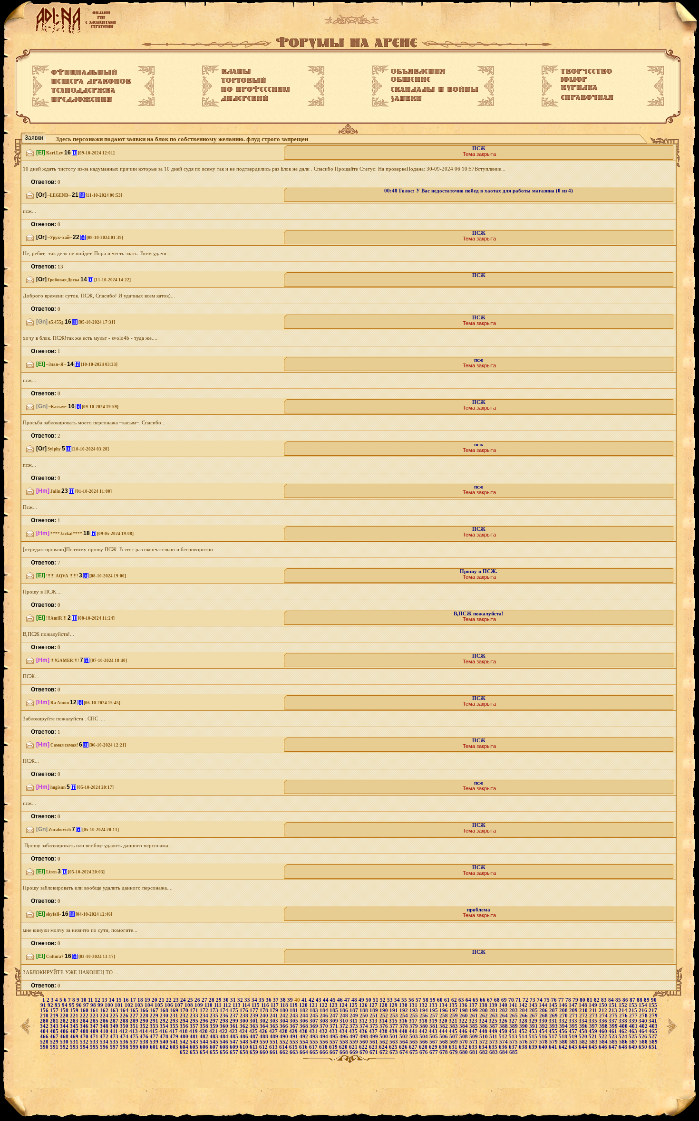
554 (305, 1041)
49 (362, 1000)
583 (594, 1041)
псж (478, 360)
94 (65, 1005)
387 (494, 1026)
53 (390, 1000)
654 (205, 1052)
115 (256, 1005)
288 (125, 1021)
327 (514, 1021)
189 (374, 1010)
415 (154, 1031)
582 (584, 1041)
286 (105, 1021)
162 (105, 1010)
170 (185, 1010)
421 (214, 1031)
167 (155, 1010)
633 (474, 1047)
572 (484, 1041)
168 (165, 1010)
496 (345, 1036)
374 (364, 1026)
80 (583, 1000)
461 (614, 1031)
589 (653, 1041)
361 (235, 1026)
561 (374, 1041)
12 (98, 1000)
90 (654, 1000)
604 (185, 1047)
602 (165, 1047)
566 (424, 1041)
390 (524, 1026)
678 (444, 1052)
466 (45, 1036)
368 (305, 1026)
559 (354, 1041)
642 (564, 1047)
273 (594, 1015)
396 (584, 1026)
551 (275, 1041)
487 (255, 1036)
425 (254, 1031)
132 (424, 1005)
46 (340, 1000)
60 (440, 1000)
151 (614, 1005)
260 (464, 1015)
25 (190, 1000)
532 (85, 1041)
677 (434, 1052)
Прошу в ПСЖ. (478, 571)
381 (434, 1026)
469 (75, 1036)
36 (269, 1000)
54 (397, 1000)
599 (135, 1047)
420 (204, 1031)
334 (584, 1021)
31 (233, 1000)
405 (55, 1031)
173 (215, 1010)
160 (85, 1010)
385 (474, 1026)
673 (394, 1052)
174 (225, 1010)
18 (141, 1000)
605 (195, 1047)
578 (544, 1041)
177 (255, 1010)
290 (145, 1021)
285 (95, 1021)
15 (119, 1000)
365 (275, 1026)
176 (245, 1010)
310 (345, 1021)
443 (434, 1031)
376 (384, 1026)
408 (85, 1031)
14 (112, 1000)
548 (245, 1041)
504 (424, 1036)
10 (84, 1000)
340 (644, 1021)
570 (464, 1041)
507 (454, 1036)
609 (235, 1047)
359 (215, 1026)
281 (55, 1021)
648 (624, 1047)
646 (604, 1047)
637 (514, 1047)
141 (514, 1005)
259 (454, 1015)
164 (125, 1010)
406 (65, 1031)
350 (125, 1026)
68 (497, 1000)
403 (653, 1026)
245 (315, 1015)
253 (394, 1015)
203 (514, 1010)
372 (345, 1026)
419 (194, 1031)
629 (434, 1047)
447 (474, 1031)
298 (225, 1021)
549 (255, 1041)
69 (504, 1000)
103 (140, 1005)
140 (504, 1005)
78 (569, 1000)
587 (634, 1041)
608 (225, 1047)
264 (504, 1015)
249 (354, 1015)
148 (584, 1005)
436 (364, 1031)
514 (524, 1036)
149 (594, 1005)
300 (245, 1021)
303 (275, 1021)
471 (95, 1036)
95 (72, 1005)
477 (155, 1036)
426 (264, 1031)
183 (315, 1010)
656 (225, 1052)
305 (295, 1021)
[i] (74, 152)
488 (265, 1036)
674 (404, 1052)
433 (334, 1031)
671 (374, 1052)
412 (124, 1031)
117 (275, 1005)
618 (324, 1047)
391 (534, 1026)
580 (564, 1041)
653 (195, 1052)
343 (55, 1026)
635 (494, 1047)
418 (184, 1031)
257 (434, 1015)
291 (155, 1021)
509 (474, 1036)
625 (394, 1047)
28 (212, 1000)
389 (514, 1026)
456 (564, 1031)
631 (454, 1047)
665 (315, 1052)
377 (394, 1026)
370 (325, 1026)
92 (51, 1005)
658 (245, 1052)
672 (384, 1052)
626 (404, 1047)
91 (44, 1005)
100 (110, 1005)
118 (285, 1005)
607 (215, 1047)
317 (414, 1021)
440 (404, 1031)
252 (384, 1015)
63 (462, 1000)
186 (345, 1010)
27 (205, 1000)
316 (404, 1021)
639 (534, 1047)
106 (170, 1005)
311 (354, 1021)
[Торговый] (243, 80)
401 (634, 1026)
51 (376, 1000)
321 (454, 1021)
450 (504, 1031)
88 (640, 1000)
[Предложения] (81, 100)
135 (454, 1005)
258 (444, 1015)
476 (145, 1036)
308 (325, 1021)
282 (65, 1021)
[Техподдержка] (83, 91)
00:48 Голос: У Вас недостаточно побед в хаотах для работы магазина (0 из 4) (478, 190)
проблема (478, 909)
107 (179, 1005)
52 (383, 1000)
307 (315, 1021)
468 (65, 1036)
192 (404, 1010)
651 (653, 1047)
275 (614, 1015)
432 (324, 1031)
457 (574, 1031)
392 (544, 1026)
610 (245, 1047)
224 (105, 1015)
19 (148, 1000)
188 (364, 1010)
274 (604, 1015)
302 (265, 1021)
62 (454, 1000)
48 (355, 1000)
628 (424, 1047)
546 (225, 1041)
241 (275, 1015)
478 (165, 1036)
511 (494, 1036)
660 (265, 1052)
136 (464, 1005)
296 (205, 1021)
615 (294, 1047)
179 (275, 1010)
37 (276, 1000)
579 (554, 1041)
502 (404, 1036)
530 (65, 1041)
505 (434, 1036)
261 (474, 1015)
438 (384, 1031)
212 (604, 1010)
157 (55, 1010)
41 (305, 1000)
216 (644, 1010)
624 (384, 1047)
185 (335, 1010)
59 (433, 1000)
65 (476, 1000)
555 (315, 1041)
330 (544, 1021)
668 (345, 1052)
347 (95, 1026)
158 (65, 1010)
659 (255, 1052)
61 (447, 1000)
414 (144, 1031)
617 (314, 1047)
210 (584, 1010)
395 (574, 1026)
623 (374, 1047)
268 (544, 1015)
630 (444, 1047)
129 (394, 1005)
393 (554, 1026)
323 (474, 1021)
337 (614, 1021)
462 (624, 1031)
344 (65, 1026)
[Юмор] (574, 79)
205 (534, 1010)
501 (394, 1036)
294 (185, 1021)
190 (384, 1010)
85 (618, 1000)
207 (554, 1010)
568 (444, 1041)
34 (255, 1000)
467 (55, 1036)
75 (547, 1000)
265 (514, 1015)
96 (79, 1005)
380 (424, 1026)
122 (324, 1005)
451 (514, 1031)
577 (534, 1041)
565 (414, 1041)
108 (189, 1005)
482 (205, 1036)
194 (424, 1010)
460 (604, 1031)
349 (115, 1026)
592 (65, 1047)
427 (274, 1031)
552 (285, 1041)
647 (614, 1047)
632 (464, 1047)
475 (135, 1036)
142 (524, 1005)
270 (564, 1015)
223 (95, 1015)
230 (165, 1015)
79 (576, 1000)
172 (205, 1010)
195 (434, 1010)
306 (305, 1021)
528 (45, 1041)
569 (454, 1041)
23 (176, 1000)
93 (58, 1005)
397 (594, 1026)
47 (347, 1000)
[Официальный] (84, 72)
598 (125, 1047)
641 (554, 1047)
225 (115, 1015)
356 (185, 1026)
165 (135, 1010)
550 (265, 1041)
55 (404, 1000)
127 (374, 1005)
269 (554, 1015)
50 (369, 1000)
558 (345, 1041)
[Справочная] (587, 97)
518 (564, 1036)
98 (93, 1005)
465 (653, 1031)
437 (374, 1031)
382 (444, 1026)
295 (195, 1021)
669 (354, 1052)
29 (219, 1000)
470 (85, 1036)
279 (653, 1015)
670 (364, 1052)
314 (384, 1021)
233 (195, 1015)
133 (434, 1005)
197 (454, 1010)
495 (335, 1036)
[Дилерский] (244, 98)
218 (45, 1015)
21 (162, 1000)
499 (374, 1036)
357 (195, 1026)
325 (494, 1021)
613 (274, 1047)
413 (134, 1031)
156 (45, 1010)
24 (183, 1000)
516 (544, 1036)
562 (384, 1041)
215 (634, 1010)
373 (354, 1026)
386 (484, 1026)
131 (414, 1005)
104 (150, 1005)
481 (195, 1036)
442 (424, 1031)
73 (533, 1000)
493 (315, 1036)
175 (235, 1010)
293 (175, 1021)
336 (604, 1021)
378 (404, 1026)
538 (145, 1041)
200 (484, 1010)
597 (115, 1047)
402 (644, 1026)
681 (474, 1052)
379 (414, 1026)
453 (534, 1031)
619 (334, 1047)
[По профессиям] (255, 89)
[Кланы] (236, 71)
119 (294, 1005)
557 (335, 1041)
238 (245, 1015)
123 (334, 1005)
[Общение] (410, 80)
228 (145, 1015)
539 (155, 1041)
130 (404, 1005)
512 (504, 1036)
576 (524, 1041)
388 (504, 1026)
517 (554, 1036)
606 (205, 1047)
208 (564, 1010)
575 (514, 1041)
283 (75, 1021)
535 (115, 1041)
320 (444, 1021)
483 (215, 1036)
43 (319, 1000)
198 (464, 1010)
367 (295, 1026)
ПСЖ (478, 148)
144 (544, 1005)
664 (305, 1052)
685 (513, 1052)
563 (394, 1041)
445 (454, 1031)
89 (647, 1000)
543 (195, 1041)
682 (484, 1052)
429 (294, 1031)
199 (474, 1010)
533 (95, 1041)
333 (574, 1021)
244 (305, 1015)
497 (354, 1036)
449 (494, 1031)
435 (354, 1031)
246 (325, 1015)
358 (205, 1026)
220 (65, 1015)
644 (584, 1047)
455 (554, 1031)
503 (414, 1036)
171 (195, 1010)
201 (494, 1010)
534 (105, 1041)
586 (624, 1041)
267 (534, 1015)
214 (624, 1010)
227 (135, 1015)
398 (604, 1026)
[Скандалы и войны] (434, 89)
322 (464, 1021)
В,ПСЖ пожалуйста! (479, 613)
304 (285, 1021)
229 (155, 1015)
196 (444, 1010)
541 (175, 1041)
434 (344, 1031)
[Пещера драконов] (91, 82)
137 (474, 1005)
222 (85, 1015)
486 (245, 1036)
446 (464, 1031)
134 (444, 1005)
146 (564, 1005)
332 (564, 1021)
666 (325, 1052)
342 (45, 1026)
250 (364, 1015)
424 (244, 1031)
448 (484, 1031)
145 (554, 1005)
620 (344, 1047)
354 (165, 1026)
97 (86, 1005)
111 (218, 1005)
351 (135, 1026)
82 (597, 1000)
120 (304, 1005)
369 (315, 1026)
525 (634, 1036)
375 (374, 1026)
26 (198, 1000)
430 (304, 1031)
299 (235, 1021)
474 (125, 1036)
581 (574, 1041)
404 (45, 1031)
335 (594, 1021)
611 (254, 1047)
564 (404, 1041)
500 (384, 1036)
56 (412, 1000)
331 (554, 1021)
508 (464, 1036)
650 (644, 1047)
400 (624, 1026)
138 (484, 1005)
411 (114, 1031)
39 (290, 1000)
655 (215, 1052)
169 (175, 1010)
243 (295, 1015)
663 (295, 1052)
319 (434, 1021)
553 (295, 1041)
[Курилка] (579, 88)
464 (644, 1031)
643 (574, 1047)
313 (374, 1021)
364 (265, 1026)
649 (634, 1047)
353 (155, 1026)
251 (374, 1015)
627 (414, 1047)
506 (444, 1036)
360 (225, 1026)
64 (469, 1000)
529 (55, 1041)
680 (464, 1052)
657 (235, 1052)
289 (135, 1021)
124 (344, 1005)
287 (115, 1021)
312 (364, 1021)
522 (604, 1036)
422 (224, 1031)
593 (75, 1047)
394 (564, 1026)
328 (524, 1021)
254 (404, 1015)
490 (285, 1036)
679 (454, 1052)
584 (604, 1041)
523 (614, 1036)
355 (175, 1026)
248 (345, 1015)
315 (394, 1021)
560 (364, 1041)
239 (255, 1015)
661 (275, 1052)
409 (95, 1031)
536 (125, 1041)
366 (285, 1026)
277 (634, 1015)
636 (504, 1047)
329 (534, 1021)
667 (335, 1052)
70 (511, 1000)
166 (145, 1010)
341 (653, 1021)
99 (101, 1005)
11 (91, 1000)
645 (594, 1047)
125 (354, 1005)
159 (75, 1010)
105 (160, 1005)
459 (594, 1031)
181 (295, 1010)
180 (285, 1010)
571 (474, 1041)
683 (494, 1052)
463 (634, 1031)
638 (524, 1047)
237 (235, 1015)
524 (624, 1036)
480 (185, 1036)
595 (95, 1047)
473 (115, 1036)
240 (265, 1015)
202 (504, 1010)
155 (653, 1005)
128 (384, 1005)
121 (314, 1005)
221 (75, 1015)
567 (434, 1041)
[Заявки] (406, 99)
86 (626, 1000)
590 (45, 1047)
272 (584, 1015)
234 (205, 1015)
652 (185, 1052)
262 (484, 1015)
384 (464, 1026)
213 (614, 1010)
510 (484, 1036)
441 (414, 1031)
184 (325, 1010)
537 (135, 1041)
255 (414, 1015)
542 (185, 1041)
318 (424, 1021)
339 (634, 1021)
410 (105, 1031)
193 (414, 1010)
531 (75, 1041)
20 (155, 1000)
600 (145, 1047)
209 (574, 1010)
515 (534, 1036)
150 (604, 1005)
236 (225, 1015)
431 (314, 1031)
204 (524, 1010)
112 (228, 1005)
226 (125, 1015)
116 (266, 1005)
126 (364, 1005)
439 (394, 1031)
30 (226, 1000)
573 (494, 1041)
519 (574, 1036)
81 (590, 1000)
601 (155, 1047)
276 (624, 1015)
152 (624, 1005)
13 (105, 1000)
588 (644, 1041)
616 (304, 1047)
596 (105, 1047)
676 (424, 1052)
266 (524, 1015)
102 (130, 1005)
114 (247, 1005)
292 (165, 1021)
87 (633, 1000)
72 (526, 1000)
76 (554, 1000)
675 (414, 1052)
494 (325, 1036)
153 (634, 1005)
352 (145, 1026)
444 (444, 1031)
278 (644, 1015)
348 (105, 1026)
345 (75, 1026)
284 (85, 1021)
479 (175, 1036)
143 (534, 1005)
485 (235, 1036)
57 (419, 1000)
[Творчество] (586, 71)
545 (215, 1041)
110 (209, 1005)
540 (165, 1041)
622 (364, 1047)
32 (240, 1000)
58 (426, 1000)
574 (504, 1041)
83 (604, 1000)
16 (126, 1000)
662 (285, 1052)
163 (115, 1010)
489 (275, 1036)
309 (335, 1021)
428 (284, 1031)
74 (540, 1000)
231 (175, 1015)
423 (234, 1031)
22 (169, 1000)
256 (424, 1015)
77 (561, 1000)
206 (544, 1010)
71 (519, 1000)
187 (354, 1010)
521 (594, 1036)
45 (333, 1000)
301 (255, 1021)
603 (175, 1047)
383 (454, 1026)
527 (653, 1036)
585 (614, 1041)
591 (55, 1047)
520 (584, 1036)
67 (490, 1000)
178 (265, 1010)
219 (55, 1015)
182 (305, 1010)
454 (544, 1031)
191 (394, 1010)
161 (95, 1010)
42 (312, 1000)
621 (354, 1047)
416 (164, 1031)
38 (283, 1000)
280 (45, 1021)
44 (326, 1000)
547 (235, 1041)
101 (120, 1005)
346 (85, 1026)
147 (574, 1005)
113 (237, 1005)
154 (644, 1005)
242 (285, 1015)
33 (248, 1000)
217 (653, 1010)
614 (284, 1047)
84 (611, 1000)
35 (262, 1000)
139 (494, 1005)
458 (584, 1031)
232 (185, 1015)
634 (484, 1047)
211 (594, 1010)
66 (483, 1000)
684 (504, 1052)
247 (335, 1015)
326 (504, 1021)
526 (644, 1036)
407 (75, 1031)
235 (215, 1015)
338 (624, 1021)
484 (225, 1036)
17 (133, 1000)
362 (245, 1026)
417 (174, 1031)
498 (364, 1036)
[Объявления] (418, 71)
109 (199, 1005)
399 (614, 1026)
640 (544, 1047)
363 (255, 1026)
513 (514, 1036)
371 (335, 1026)
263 (494, 1015)
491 (295, 1036)
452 (524, 1031)
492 (305, 1036)
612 (264, 1047)
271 (574, 1015)
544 (205, 1041)
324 (484, 1021)
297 (215, 1021)
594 (85, 1047)
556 (325, 1041)
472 (105, 1036)
